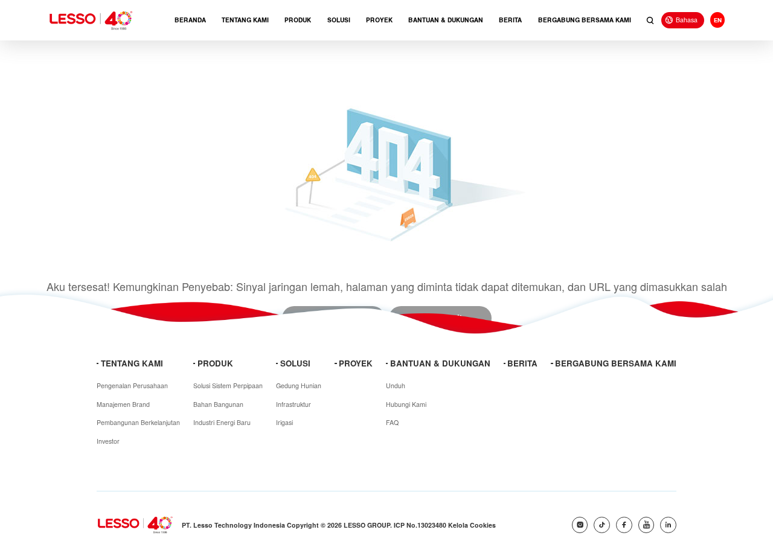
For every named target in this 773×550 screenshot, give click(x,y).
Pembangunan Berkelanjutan (138, 422)
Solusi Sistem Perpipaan (228, 385)
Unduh (395, 385)
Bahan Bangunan (218, 404)
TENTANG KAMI (245, 20)
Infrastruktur (293, 404)
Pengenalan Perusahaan (132, 385)
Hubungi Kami (406, 404)
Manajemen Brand (123, 404)
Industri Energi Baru (222, 422)
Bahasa (687, 19)
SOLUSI (338, 20)
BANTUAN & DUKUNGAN (445, 20)
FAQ (392, 422)
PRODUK (297, 20)
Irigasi (284, 422)
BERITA (510, 20)
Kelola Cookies (472, 524)
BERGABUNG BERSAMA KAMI (584, 20)
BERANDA (190, 20)
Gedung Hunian (298, 385)
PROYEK (379, 20)
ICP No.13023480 (420, 524)
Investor (108, 441)
